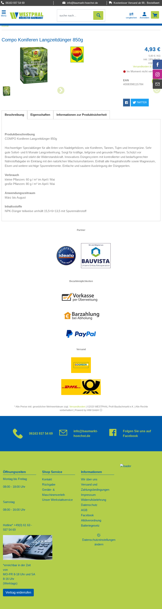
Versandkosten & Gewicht (146, 66)
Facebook (87, 515)
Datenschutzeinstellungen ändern (98, 542)
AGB (84, 510)
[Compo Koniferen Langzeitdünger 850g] (34, 65)
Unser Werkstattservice (57, 499)
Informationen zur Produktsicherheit (82, 114)
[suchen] (98, 15)
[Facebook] (157, 64)
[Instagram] (157, 74)
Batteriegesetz (90, 525)
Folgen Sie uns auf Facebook (137, 433)
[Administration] (101, 410)
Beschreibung (14, 114)
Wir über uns (89, 479)
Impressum (88, 494)
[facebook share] (126, 102)
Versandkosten (77, 406)
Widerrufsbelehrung (93, 499)
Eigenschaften (40, 114)
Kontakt (47, 479)
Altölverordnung (91, 520)
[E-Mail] (157, 84)
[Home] (26, 15)
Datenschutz (89, 505)
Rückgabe (48, 484)
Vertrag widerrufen (18, 592)
